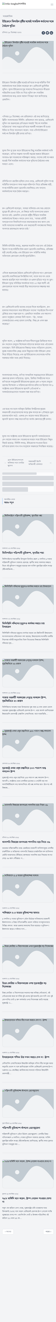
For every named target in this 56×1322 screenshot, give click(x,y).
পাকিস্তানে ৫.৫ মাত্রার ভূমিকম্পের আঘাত (20, 912)
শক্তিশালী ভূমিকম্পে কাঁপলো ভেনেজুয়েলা (21, 1128)
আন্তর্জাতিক (7, 16)
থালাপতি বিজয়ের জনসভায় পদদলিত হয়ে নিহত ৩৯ (26, 842)
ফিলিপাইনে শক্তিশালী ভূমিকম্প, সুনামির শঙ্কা (23, 553)
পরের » (48, 1231)
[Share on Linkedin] (51, 33)
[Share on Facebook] (43, 33)
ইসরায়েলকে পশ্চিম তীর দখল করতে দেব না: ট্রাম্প (25, 1057)
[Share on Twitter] (47, 33)
